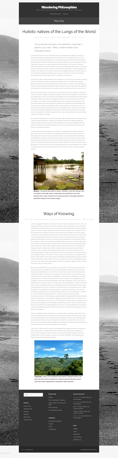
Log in (75, 431)
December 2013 (28, 419)
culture (63, 37)
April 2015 (26, 414)
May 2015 (26, 411)
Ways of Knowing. (59, 213)
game (74, 406)
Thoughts (51, 423)
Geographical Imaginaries (41, 219)
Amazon (54, 37)
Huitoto (68, 37)
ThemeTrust (30, 449)
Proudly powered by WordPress (89, 449)
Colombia (59, 37)
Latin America (77, 219)
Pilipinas (51, 397)
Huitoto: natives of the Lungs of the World (59, 31)
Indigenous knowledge (68, 219)
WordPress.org (77, 439)
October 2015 (27, 406)
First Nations (58, 219)
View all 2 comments (78, 37)
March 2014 (27, 417)
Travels (47, 37)
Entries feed (76, 434)
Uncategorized (52, 429)
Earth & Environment (55, 13)
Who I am (65, 13)
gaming (75, 411)
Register (75, 428)
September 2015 (28, 408)
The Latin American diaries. (55, 410)
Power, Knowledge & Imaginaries (57, 400)
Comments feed (77, 437)
